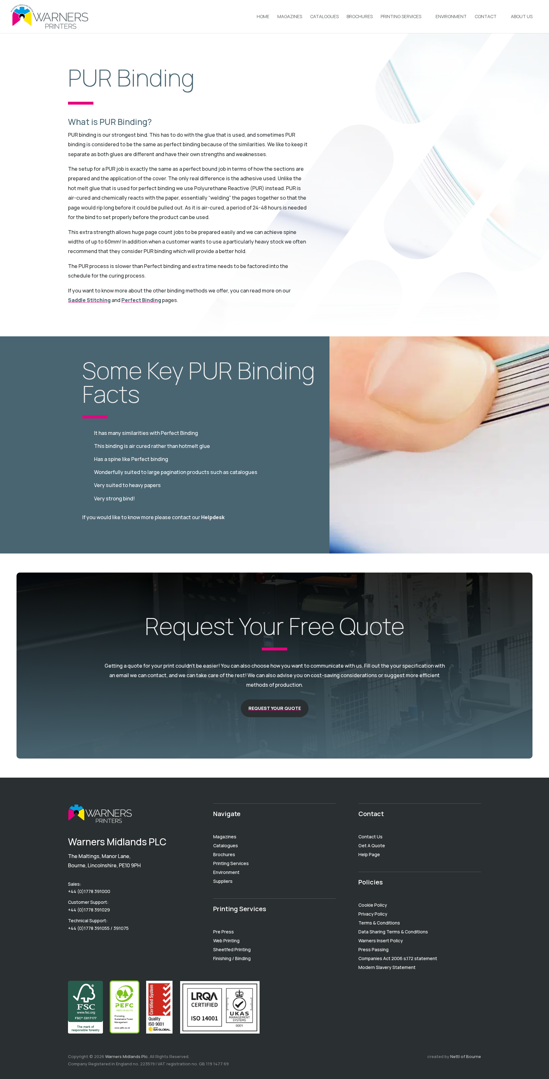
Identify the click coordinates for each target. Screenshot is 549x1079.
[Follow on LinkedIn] (86, 945)
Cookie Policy (372, 905)
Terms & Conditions (379, 923)
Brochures (360, 16)
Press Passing (373, 949)
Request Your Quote (274, 708)
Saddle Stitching (89, 300)
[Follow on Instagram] (111, 945)
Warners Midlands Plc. (127, 1056)
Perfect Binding (141, 300)
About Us (521, 16)
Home (263, 16)
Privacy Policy (372, 914)
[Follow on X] (98, 945)
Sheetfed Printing (232, 949)
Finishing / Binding (232, 958)
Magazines (289, 16)
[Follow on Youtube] (73, 945)
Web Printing (226, 941)
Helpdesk (213, 517)
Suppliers (223, 881)
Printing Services (401, 16)
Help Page (369, 854)
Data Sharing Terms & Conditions (393, 932)
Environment (451, 16)
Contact (486, 16)
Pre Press (223, 932)
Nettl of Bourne (465, 1056)
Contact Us (370, 837)
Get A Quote (371, 845)
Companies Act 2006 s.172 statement (397, 958)
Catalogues (324, 16)
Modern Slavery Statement (387, 967)
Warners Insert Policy (380, 941)
